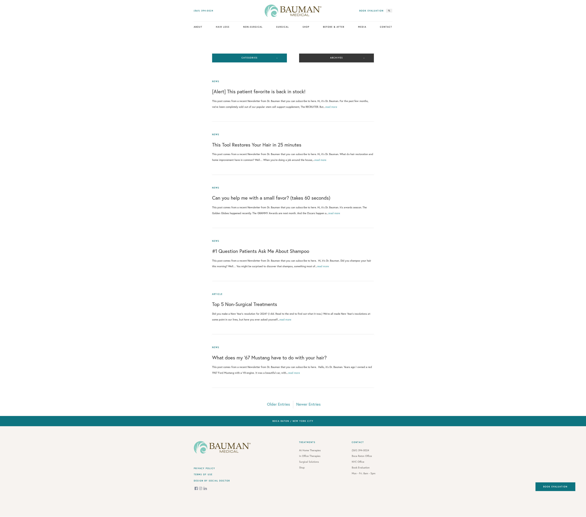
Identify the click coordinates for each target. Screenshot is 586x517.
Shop (306, 27)
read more (331, 106)
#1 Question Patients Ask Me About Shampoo (260, 251)
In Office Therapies (309, 455)
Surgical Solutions (309, 461)
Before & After (333, 27)
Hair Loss (223, 27)
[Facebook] (196, 488)
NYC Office (358, 461)
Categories (250, 57)
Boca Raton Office (362, 455)
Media (362, 27)
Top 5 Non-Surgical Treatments (244, 304)
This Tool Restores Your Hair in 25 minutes (256, 145)
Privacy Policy (204, 468)
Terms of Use (203, 474)
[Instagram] (201, 488)
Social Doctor (219, 480)
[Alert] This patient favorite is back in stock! (259, 91)
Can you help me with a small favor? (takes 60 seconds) (271, 198)
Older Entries (278, 404)
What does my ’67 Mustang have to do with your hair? (269, 357)
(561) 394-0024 (203, 11)
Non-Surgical (253, 27)
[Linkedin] (205, 488)
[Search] (389, 11)
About (198, 27)
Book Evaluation (371, 11)
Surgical (282, 27)
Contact (386, 27)
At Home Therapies (310, 450)
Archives (336, 57)
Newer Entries (308, 404)
